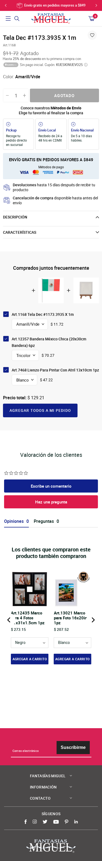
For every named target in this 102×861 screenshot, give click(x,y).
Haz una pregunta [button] (51, 502)
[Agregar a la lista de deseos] (92, 35)
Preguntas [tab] (44, 521)
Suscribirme (73, 747)
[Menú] (8, 18)
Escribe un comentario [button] (51, 486)
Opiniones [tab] (14, 521)
